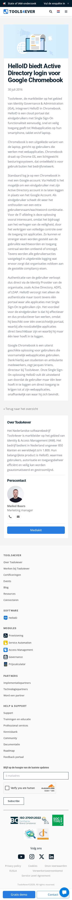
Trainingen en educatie (17, 719)
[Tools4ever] (19, 11)
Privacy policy (13, 865)
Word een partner (13, 695)
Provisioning (16, 635)
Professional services (15, 725)
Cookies (32, 865)
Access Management (21, 649)
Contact (53, 895)
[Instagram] (32, 856)
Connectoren (11, 600)
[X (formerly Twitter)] (41, 856)
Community (10, 738)
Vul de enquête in (54, 3)
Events (7, 581)
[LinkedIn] (51, 856)
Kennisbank (10, 731)
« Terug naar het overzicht (20, 409)
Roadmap (9, 750)
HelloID (13, 617)
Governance (16, 657)
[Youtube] (21, 856)
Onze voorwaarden (56, 865)
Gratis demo (19, 895)
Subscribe (14, 801)
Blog (6, 587)
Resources (9, 593)
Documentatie (11, 744)
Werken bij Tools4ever (16, 568)
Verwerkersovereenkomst (48, 870)
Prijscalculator (17, 664)
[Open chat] (64, 892)
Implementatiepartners (17, 682)
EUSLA (13, 870)
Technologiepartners (15, 689)
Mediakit (36, 530)
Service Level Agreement (36, 875)
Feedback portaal (13, 757)
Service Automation (20, 642)
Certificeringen (12, 574)
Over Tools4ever (12, 562)
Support (8, 713)
